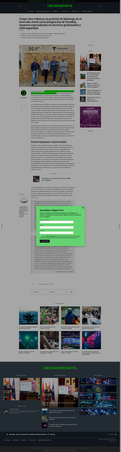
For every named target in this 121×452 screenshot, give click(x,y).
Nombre (41, 225)
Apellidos (42, 230)
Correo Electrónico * (45, 219)
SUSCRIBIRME (44, 241)
